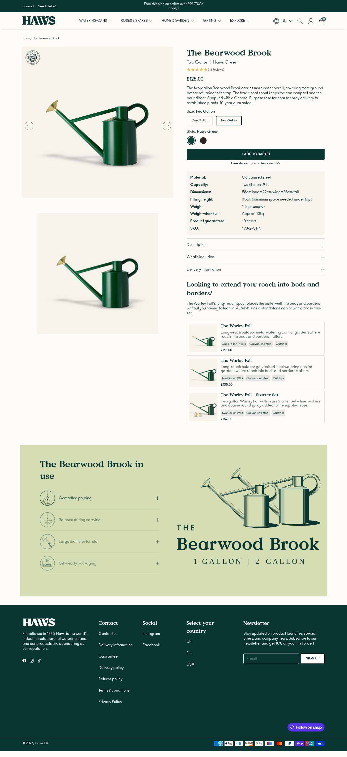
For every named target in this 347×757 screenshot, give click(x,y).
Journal (28, 6)
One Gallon (199, 120)
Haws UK (41, 743)
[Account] (311, 21)
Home (26, 38)
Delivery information (115, 645)
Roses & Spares (134, 20)
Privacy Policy (110, 702)
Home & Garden (176, 20)
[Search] (300, 21)
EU (188, 653)
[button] (95, 21)
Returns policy (110, 679)
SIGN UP (313, 658)
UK (189, 642)
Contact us (107, 634)
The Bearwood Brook (45, 38)
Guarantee (108, 656)
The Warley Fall (236, 326)
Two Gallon (229, 120)
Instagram (151, 634)
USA (190, 664)
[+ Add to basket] (212, 347)
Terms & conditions (113, 690)
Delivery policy (111, 668)
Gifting (210, 20)
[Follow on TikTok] (39, 660)
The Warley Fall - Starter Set (250, 395)
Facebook (151, 645)
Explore (238, 20)
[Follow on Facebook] (24, 660)
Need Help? (47, 6)
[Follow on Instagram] (32, 660)
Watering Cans (93, 20)
